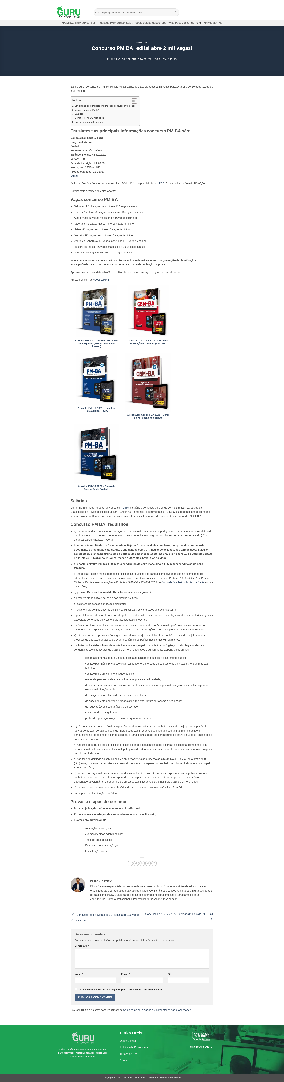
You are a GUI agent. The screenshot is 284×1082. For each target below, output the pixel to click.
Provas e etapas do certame (89, 122)
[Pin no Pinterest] (148, 863)
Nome (79, 974)
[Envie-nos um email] (227, 2)
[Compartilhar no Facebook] (130, 863)
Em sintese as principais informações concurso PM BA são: (105, 105)
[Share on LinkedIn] (154, 863)
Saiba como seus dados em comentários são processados (157, 1010)
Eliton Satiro (168, 59)
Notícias (196, 23)
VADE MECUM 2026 (178, 23)
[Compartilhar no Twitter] (136, 863)
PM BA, (125, 507)
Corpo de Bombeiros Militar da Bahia (182, 582)
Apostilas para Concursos (79, 23)
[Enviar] (176, 12)
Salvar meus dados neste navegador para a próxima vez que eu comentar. (121, 989)
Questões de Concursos (150, 23)
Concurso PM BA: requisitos (89, 117)
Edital (74, 175)
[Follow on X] (224, 2)
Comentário (82, 945)
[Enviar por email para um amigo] (142, 863)
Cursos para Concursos (115, 23)
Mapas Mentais (213, 23)
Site (170, 974)
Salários (79, 114)
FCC (162, 183)
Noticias (141, 42)
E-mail (125, 974)
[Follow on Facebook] (217, 2)
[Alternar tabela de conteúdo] (132, 101)
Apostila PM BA (102, 279)
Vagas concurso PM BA (87, 110)
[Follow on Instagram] (220, 2)
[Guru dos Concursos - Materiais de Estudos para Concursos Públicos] (72, 12)
